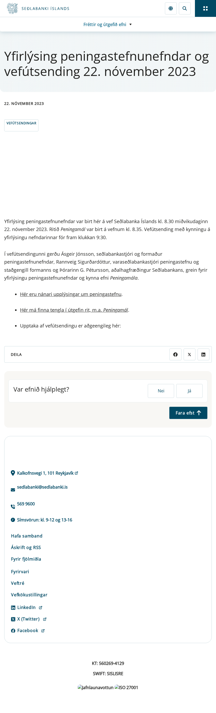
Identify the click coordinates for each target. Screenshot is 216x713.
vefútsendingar (21, 123)
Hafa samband (27, 536)
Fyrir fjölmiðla (26, 559)
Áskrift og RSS (26, 547)
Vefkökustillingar (29, 595)
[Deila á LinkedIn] (203, 354)
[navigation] (205, 8)
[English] (171, 8)
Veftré (17, 583)
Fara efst (185, 413)
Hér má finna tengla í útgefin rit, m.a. (74, 310)
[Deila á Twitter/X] (189, 354)
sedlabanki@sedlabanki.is (42, 487)
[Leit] (185, 8)
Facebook (27, 630)
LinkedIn (26, 607)
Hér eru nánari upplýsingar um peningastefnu (70, 294)
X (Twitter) (28, 619)
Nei (161, 391)
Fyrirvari (20, 571)
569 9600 (26, 504)
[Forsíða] (56, 8)
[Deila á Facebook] (175, 354)
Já (189, 391)
